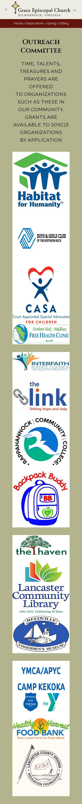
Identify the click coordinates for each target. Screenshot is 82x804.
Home (18, 23)
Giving (51, 23)
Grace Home (34, 23)
